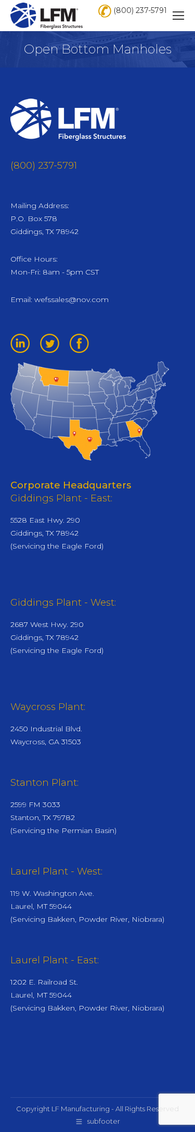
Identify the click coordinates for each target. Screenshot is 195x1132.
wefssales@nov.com (71, 299)
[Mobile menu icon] (178, 15)
